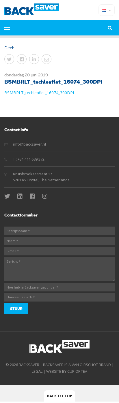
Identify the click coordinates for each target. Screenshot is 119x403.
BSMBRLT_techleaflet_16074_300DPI (39, 92)
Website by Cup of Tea (66, 371)
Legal (37, 371)
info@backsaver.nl (29, 144)
